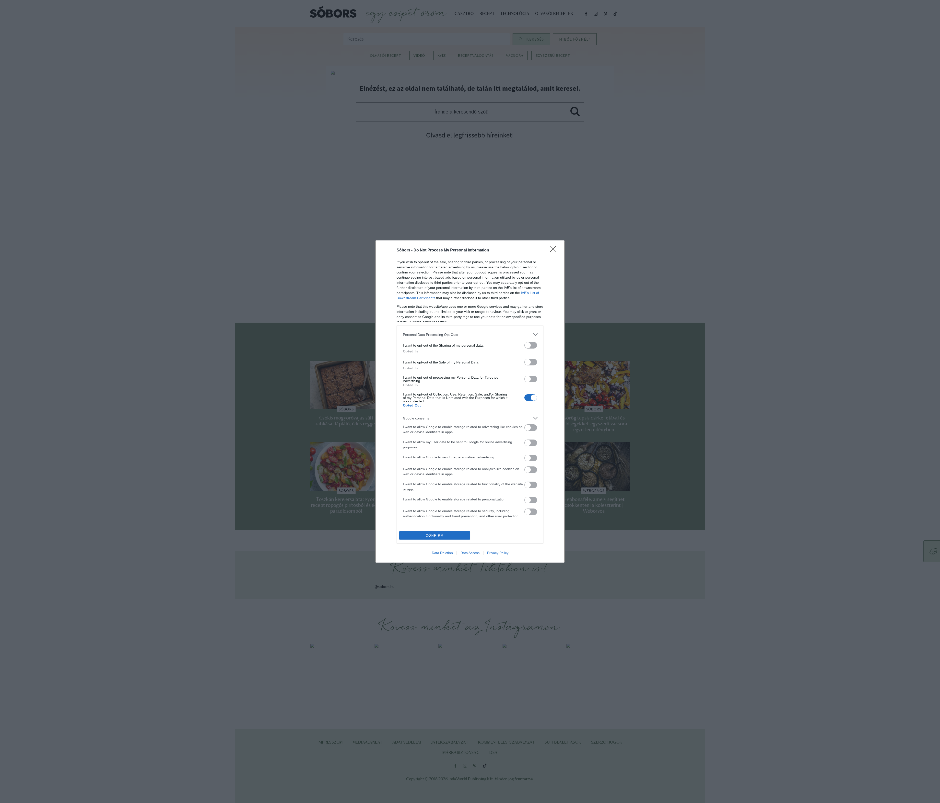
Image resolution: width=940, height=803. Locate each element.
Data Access (470, 553)
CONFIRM (435, 535)
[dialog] (470, 401)
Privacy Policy (497, 553)
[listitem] (470, 334)
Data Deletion (442, 553)
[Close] (554, 250)
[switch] (530, 345)
